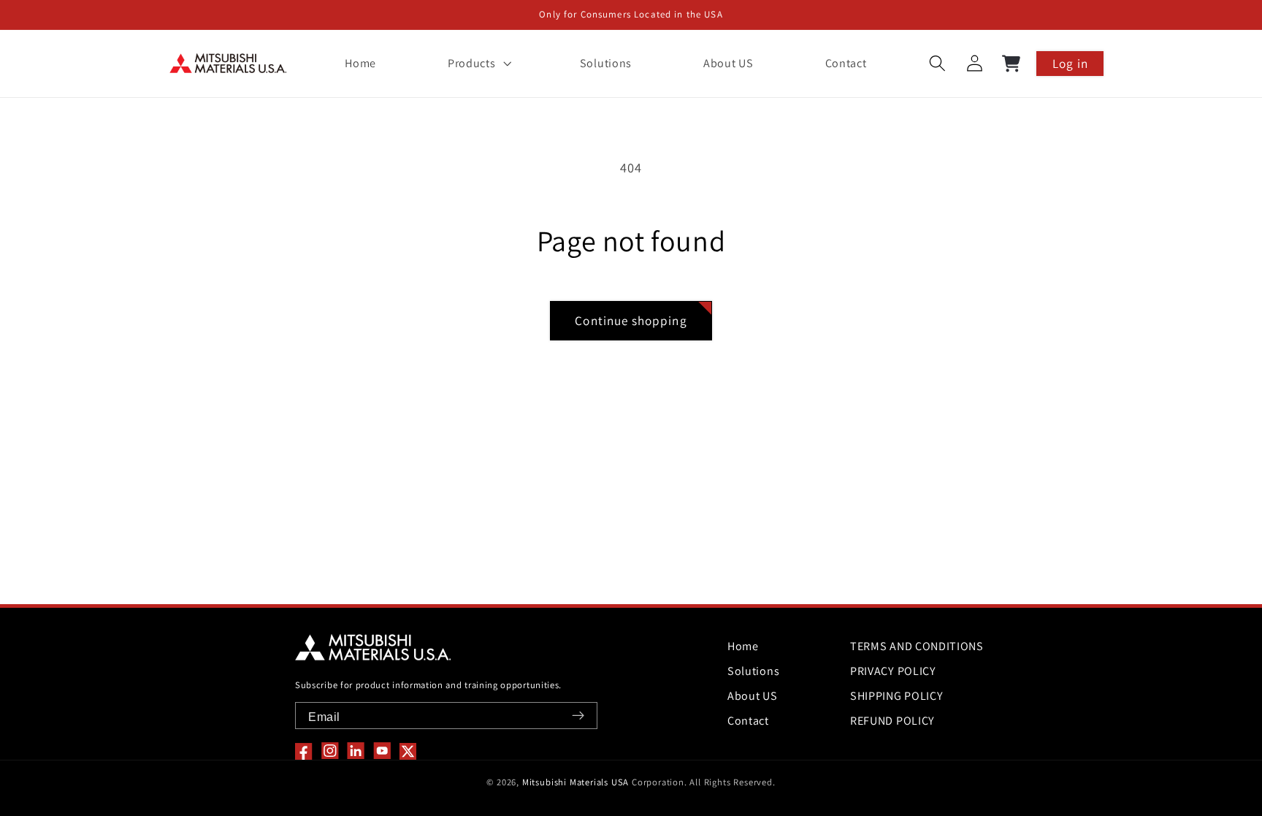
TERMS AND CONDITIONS (917, 646)
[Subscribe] (578, 715)
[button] (477, 63)
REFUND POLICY (892, 720)
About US (752, 695)
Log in (1070, 63)
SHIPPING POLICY (896, 695)
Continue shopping (631, 320)
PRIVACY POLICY (893, 671)
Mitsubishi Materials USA (575, 782)
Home (743, 646)
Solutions (753, 671)
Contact (748, 720)
